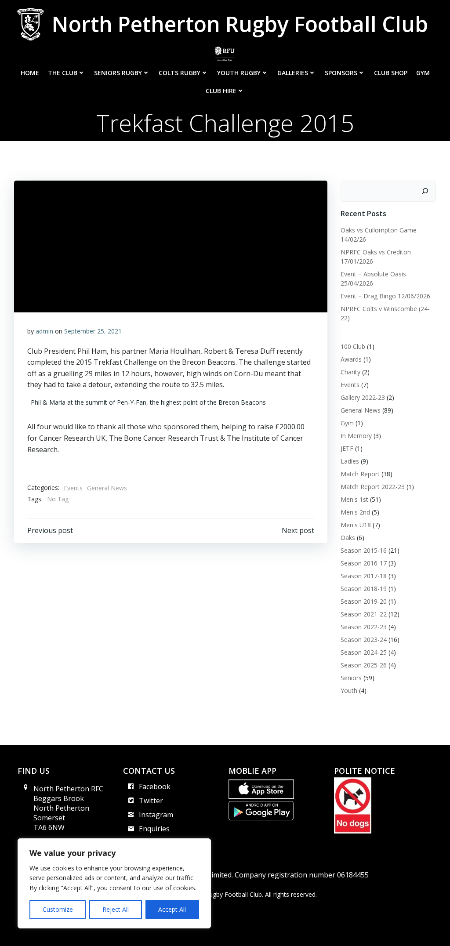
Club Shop (390, 73)
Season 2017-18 (364, 576)
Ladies (350, 461)
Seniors (351, 678)
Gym (423, 73)
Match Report (360, 474)
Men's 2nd (355, 512)
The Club (62, 73)
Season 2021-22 (364, 614)
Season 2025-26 (364, 665)
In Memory (356, 435)
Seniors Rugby (118, 73)
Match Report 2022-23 (373, 486)
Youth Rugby (239, 73)
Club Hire (221, 91)
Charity (350, 372)
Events (73, 488)
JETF (347, 448)
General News (107, 488)
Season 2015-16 (364, 550)
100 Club (353, 346)
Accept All (172, 909)
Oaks (348, 537)
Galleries (292, 73)
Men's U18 (356, 525)
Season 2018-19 (364, 588)
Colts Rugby (179, 73)
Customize (58, 909)
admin (44, 331)
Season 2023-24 (364, 639)
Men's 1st (354, 499)
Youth (349, 690)
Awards (351, 359)
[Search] (424, 191)
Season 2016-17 (364, 563)
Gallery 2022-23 (363, 397)
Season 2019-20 (364, 601)
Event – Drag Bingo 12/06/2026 (385, 296)
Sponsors (341, 73)
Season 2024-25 (364, 652)
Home (30, 73)
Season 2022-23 (364, 627)
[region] (114, 883)
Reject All (115, 909)
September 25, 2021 (93, 331)
